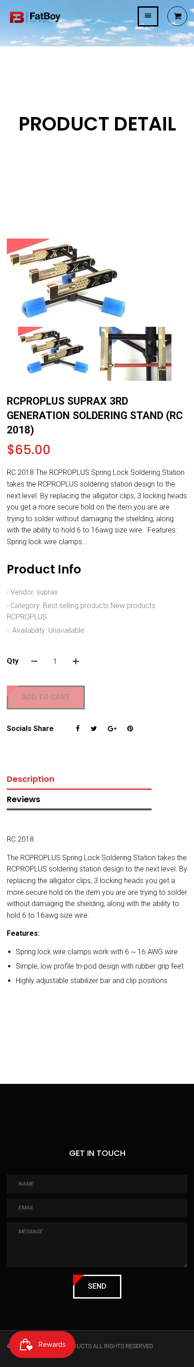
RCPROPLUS (27, 617)
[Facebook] (78, 728)
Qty (12, 661)
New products (133, 605)
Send (97, 1286)
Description (31, 779)
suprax (47, 592)
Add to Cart (46, 697)
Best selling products (76, 605)
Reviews (23, 799)
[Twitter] (94, 728)
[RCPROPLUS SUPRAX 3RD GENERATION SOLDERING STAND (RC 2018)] (97, 280)
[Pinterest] (130, 728)
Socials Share (30, 728)
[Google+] (112, 728)
